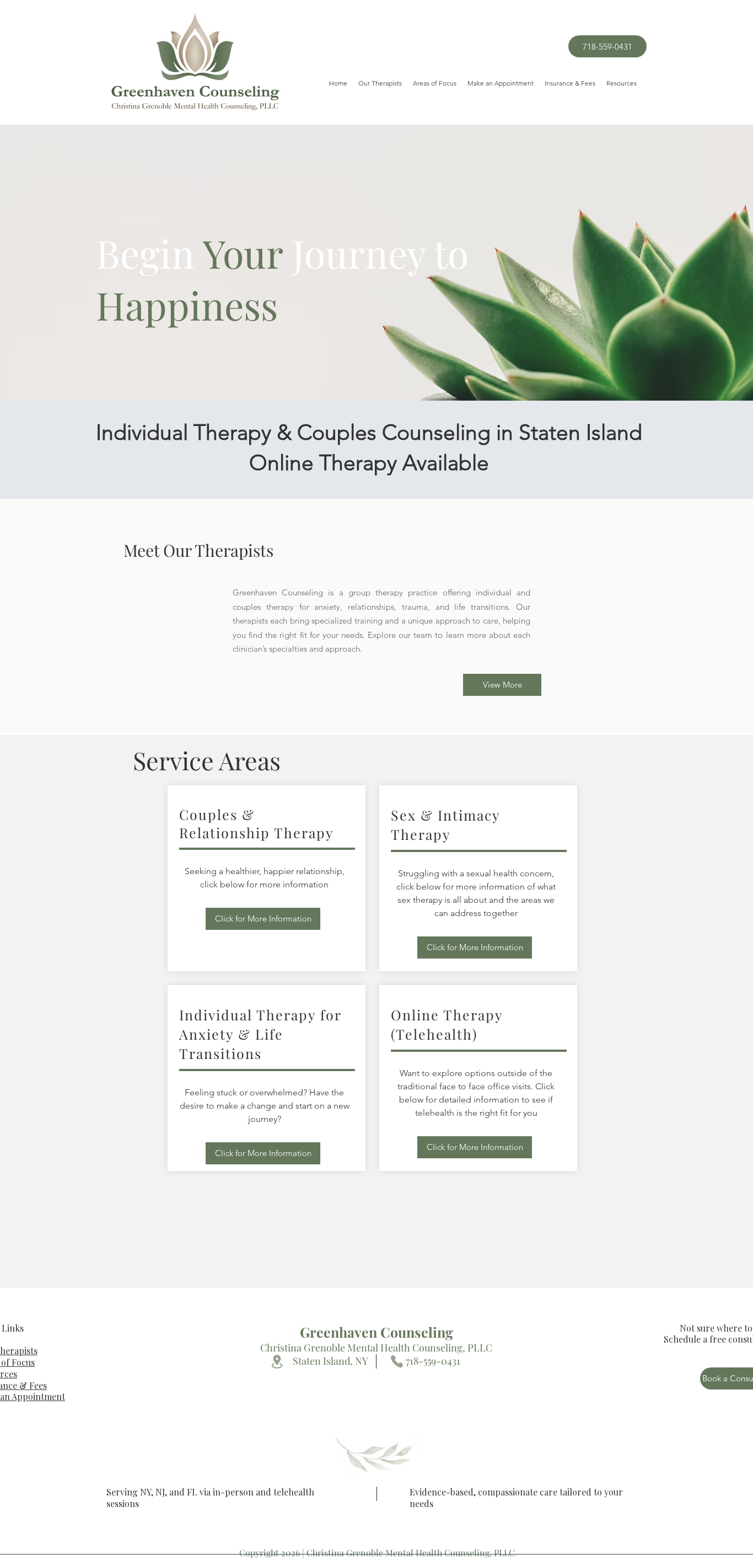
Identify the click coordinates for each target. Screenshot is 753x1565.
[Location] (277, 1361)
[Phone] (397, 1361)
